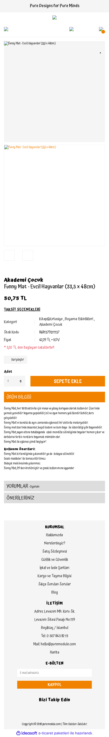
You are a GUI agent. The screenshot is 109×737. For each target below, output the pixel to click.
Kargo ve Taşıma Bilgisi (54, 576)
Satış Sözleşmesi (54, 551)
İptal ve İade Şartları (54, 568)
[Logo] (54, 17)
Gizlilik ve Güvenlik (54, 560)
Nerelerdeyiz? (54, 543)
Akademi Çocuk (23, 280)
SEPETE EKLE (68, 381)
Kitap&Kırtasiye (51, 319)
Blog (54, 592)
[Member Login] (71, 29)
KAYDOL (54, 685)
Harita (54, 652)
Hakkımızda (54, 535)
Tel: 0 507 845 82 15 (54, 636)
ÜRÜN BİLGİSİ (19, 397)
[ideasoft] (26, 733)
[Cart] (101, 29)
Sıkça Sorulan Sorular (54, 584)
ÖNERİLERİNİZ (20, 498)
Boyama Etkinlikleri (79, 319)
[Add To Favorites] (101, 50)
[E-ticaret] (53, 733)
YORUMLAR (23, 486)
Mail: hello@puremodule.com (54, 644)
